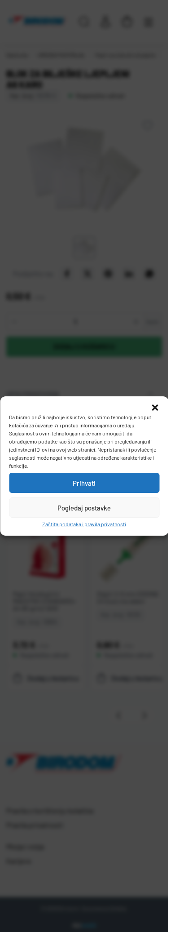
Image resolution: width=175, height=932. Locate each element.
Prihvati (84, 483)
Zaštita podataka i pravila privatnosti (84, 524)
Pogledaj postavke (84, 508)
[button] (154, 407)
